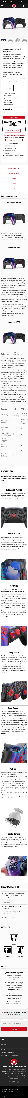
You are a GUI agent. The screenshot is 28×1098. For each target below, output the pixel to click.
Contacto (3, 1044)
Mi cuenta (3, 1047)
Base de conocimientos (10, 148)
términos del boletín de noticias (14, 1023)
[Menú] (2, 6)
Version (4, 84)
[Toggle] (2, 893)
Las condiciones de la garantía (10, 1089)
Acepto (12, 1023)
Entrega (7, 153)
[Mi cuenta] (23, 6)
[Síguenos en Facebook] (10, 1082)
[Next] (24, 23)
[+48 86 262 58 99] (6, 2)
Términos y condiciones (8, 1088)
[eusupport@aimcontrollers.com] (4, 2)
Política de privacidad (7, 1091)
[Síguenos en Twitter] (15, 1082)
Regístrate (14, 1029)
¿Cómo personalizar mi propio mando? (14, 155)
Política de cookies (7, 1093)
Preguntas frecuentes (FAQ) (8, 1052)
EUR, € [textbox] (12, 2)
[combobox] (12, 2)
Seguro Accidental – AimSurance (9, 1055)
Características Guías (10, 151)
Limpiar (23, 78)
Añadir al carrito (14, 117)
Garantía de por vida (10, 146)
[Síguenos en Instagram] (13, 1082)
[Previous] (3, 23)
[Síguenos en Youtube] (18, 1082)
